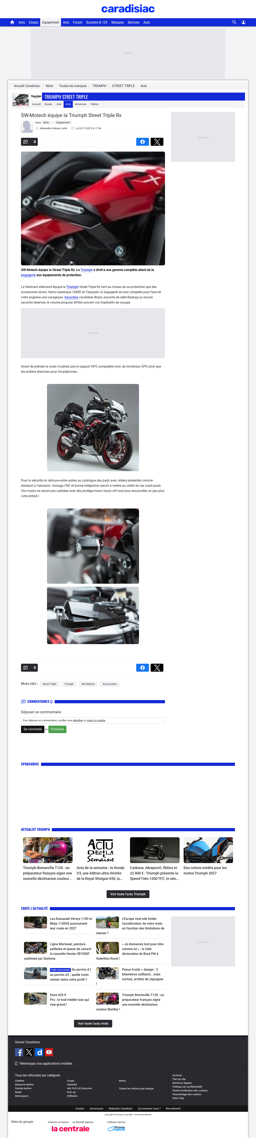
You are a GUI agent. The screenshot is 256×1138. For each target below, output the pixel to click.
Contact (79, 1108)
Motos (122, 1080)
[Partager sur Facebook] (143, 140)
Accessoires (110, 683)
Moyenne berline (24, 1084)
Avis (66, 22)
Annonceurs (96, 1108)
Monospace (21, 1095)
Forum (77, 22)
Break (18, 1092)
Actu (22, 22)
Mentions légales (182, 1082)
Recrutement (173, 1108)
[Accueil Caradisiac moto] (12, 22)
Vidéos (94, 104)
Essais (33, 22)
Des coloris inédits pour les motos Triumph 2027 (205, 870)
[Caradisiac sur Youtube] (49, 1052)
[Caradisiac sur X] (29, 1052)
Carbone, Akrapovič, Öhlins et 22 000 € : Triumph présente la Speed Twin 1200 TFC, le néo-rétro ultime (154, 873)
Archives (177, 1075)
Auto (146, 22)
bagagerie (28, 275)
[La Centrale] (71, 1132)
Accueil (36, 104)
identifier (78, 720)
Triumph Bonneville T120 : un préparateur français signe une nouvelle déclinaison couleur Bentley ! (47, 873)
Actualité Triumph (35, 829)
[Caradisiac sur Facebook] (19, 1052)
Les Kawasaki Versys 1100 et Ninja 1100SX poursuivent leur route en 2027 (71, 923)
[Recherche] (234, 22)
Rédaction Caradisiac (121, 1108)
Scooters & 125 (96, 22)
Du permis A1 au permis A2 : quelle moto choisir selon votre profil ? (70, 974)
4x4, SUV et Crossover (79, 1088)
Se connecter (33, 729)
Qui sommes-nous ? (149, 1108)
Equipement (50, 22)
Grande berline (23, 1088)
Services (133, 22)
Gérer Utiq (178, 1098)
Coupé (70, 1080)
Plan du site (179, 1079)
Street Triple (49, 683)
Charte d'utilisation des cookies (190, 1090)
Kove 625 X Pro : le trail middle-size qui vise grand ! (70, 999)
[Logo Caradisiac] (128, 16)
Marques (117, 22)
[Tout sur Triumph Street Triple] (21, 105)
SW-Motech (88, 683)
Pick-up (71, 1092)
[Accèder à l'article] (48, 850)
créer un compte (96, 720)
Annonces (80, 104)
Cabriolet (72, 1084)
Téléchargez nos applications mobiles (45, 1063)
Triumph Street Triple (66, 96)
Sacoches (71, 297)
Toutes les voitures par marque (136, 1088)
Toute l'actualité (34, 908)
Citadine (19, 1080)
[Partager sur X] (158, 140)
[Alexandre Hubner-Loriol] (27, 131)
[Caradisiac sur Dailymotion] (39, 1052)
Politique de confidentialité (187, 1086)
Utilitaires (72, 1095)
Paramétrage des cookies (186, 1094)
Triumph (87, 270)
